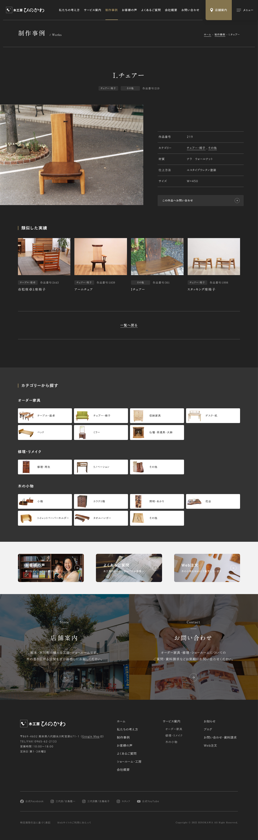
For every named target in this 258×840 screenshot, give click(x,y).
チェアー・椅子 (196, 148)
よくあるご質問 (151, 10)
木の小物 (171, 742)
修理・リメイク (174, 735)
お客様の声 (129, 10)
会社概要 (171, 10)
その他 (212, 148)
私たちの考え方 (69, 10)
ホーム (207, 34)
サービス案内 (92, 10)
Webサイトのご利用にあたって (74, 822)
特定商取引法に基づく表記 (35, 822)
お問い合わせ (190, 10)
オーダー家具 (173, 729)
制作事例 (111, 10)
